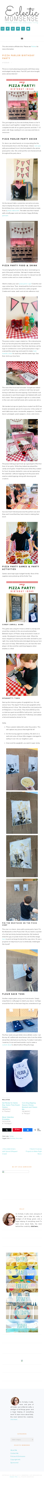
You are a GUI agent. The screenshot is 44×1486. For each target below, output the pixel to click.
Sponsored (14, 1462)
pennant (5, 215)
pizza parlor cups (25, 284)
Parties (12, 1136)
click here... (35, 1226)
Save (18, 1129)
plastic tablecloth (13, 210)
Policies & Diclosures (17, 1456)
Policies (33, 46)
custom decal (7, 1045)
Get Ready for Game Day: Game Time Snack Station (11, 1105)
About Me (13, 1450)
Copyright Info (15, 1459)
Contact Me (14, 1453)
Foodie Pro (14, 1476)
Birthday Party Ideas (16, 1138)
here (4, 939)
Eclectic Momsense (22, 15)
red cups (37, 146)
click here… (14, 1419)
